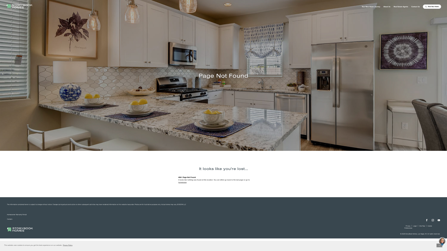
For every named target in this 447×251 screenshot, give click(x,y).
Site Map (422, 226)
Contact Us (415, 7)
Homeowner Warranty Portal (17, 214)
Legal (415, 226)
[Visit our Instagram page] (433, 220)
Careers (9, 219)
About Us (386, 7)
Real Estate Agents (401, 7)
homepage (182, 182)
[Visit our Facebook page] (427, 220)
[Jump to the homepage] (20, 231)
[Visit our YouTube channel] (439, 220)
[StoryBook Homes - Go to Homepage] (19, 6)
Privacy (408, 226)
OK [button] (439, 245)
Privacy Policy (68, 245)
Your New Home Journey (371, 7)
